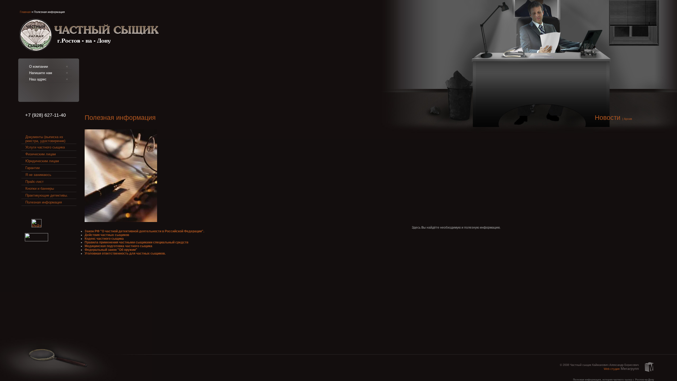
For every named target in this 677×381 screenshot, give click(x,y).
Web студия (612, 368)
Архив (628, 118)
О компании (38, 67)
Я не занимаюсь (38, 175)
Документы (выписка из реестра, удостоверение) (45, 139)
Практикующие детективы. (46, 195)
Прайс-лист (34, 182)
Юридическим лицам (42, 161)
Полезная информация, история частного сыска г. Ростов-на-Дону (613, 379)
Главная (25, 11)
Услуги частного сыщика (45, 147)
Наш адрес (38, 79)
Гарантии (32, 168)
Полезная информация (43, 202)
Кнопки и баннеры (39, 188)
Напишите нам (40, 73)
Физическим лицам (40, 154)
